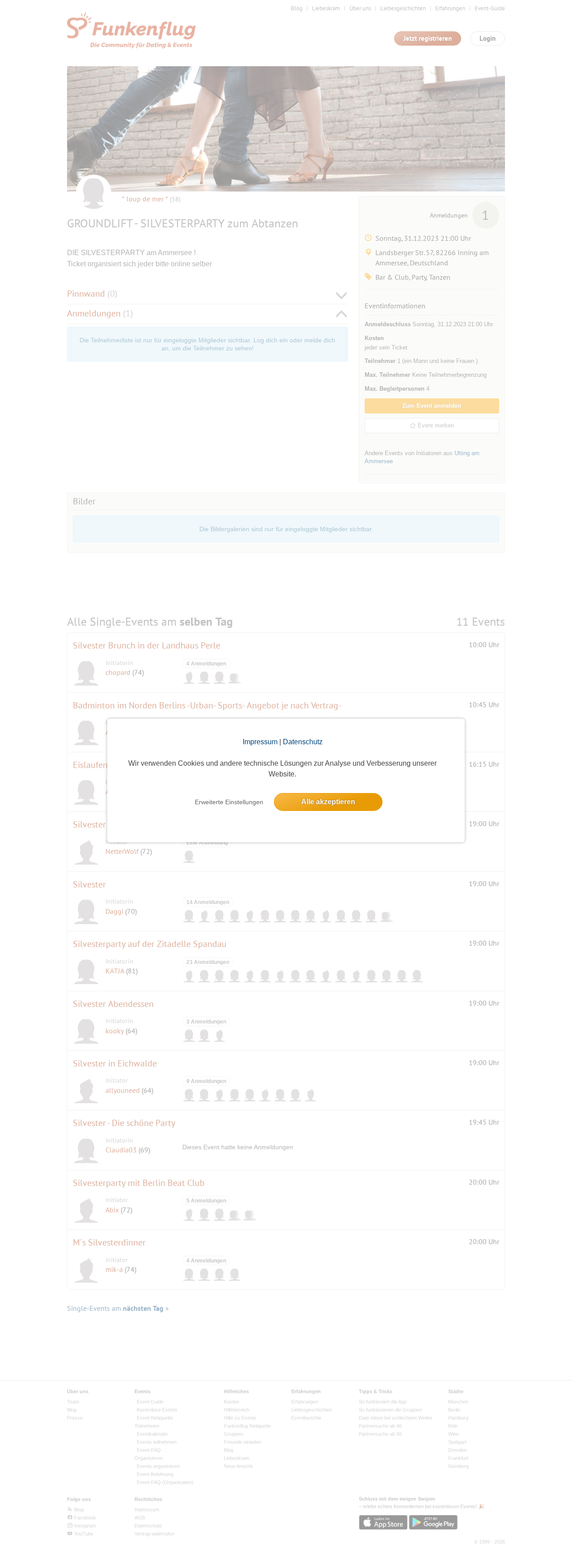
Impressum (260, 742)
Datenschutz (303, 742)
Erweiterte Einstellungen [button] (229, 802)
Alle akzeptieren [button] (328, 802)
